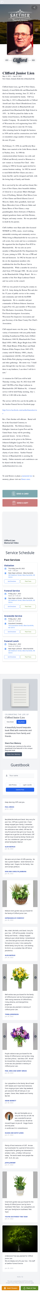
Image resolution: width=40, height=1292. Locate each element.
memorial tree (27, 476)
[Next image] (35, 977)
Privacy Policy (14, 1283)
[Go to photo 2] (20, 989)
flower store (25, 479)
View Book (10, 722)
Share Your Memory (13, 754)
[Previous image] (4, 977)
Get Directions (12, 581)
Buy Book (21, 722)
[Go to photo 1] (19, 989)
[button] (20, 893)
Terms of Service (25, 1283)
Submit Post (20, 790)
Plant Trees (28, 581)
